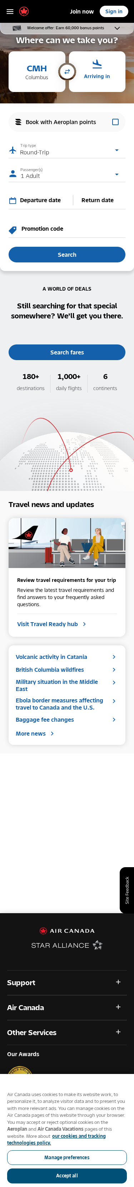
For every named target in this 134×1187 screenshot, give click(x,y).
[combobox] (44, 200)
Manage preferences (66, 1157)
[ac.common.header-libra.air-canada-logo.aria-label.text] (24, 11)
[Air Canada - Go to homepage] (67, 931)
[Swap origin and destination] (67, 72)
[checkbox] (67, 122)
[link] (82, 11)
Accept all (67, 1175)
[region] (67, 1130)
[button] (37, 71)
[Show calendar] (14, 200)
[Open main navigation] (10, 11)
